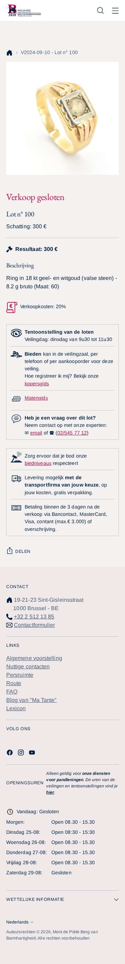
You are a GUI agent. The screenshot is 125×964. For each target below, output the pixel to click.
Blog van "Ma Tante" (31, 700)
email (36, 433)
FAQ (11, 692)
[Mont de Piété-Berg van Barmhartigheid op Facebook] (10, 753)
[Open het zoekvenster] (100, 10)
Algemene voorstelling (34, 658)
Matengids (36, 398)
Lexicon (16, 708)
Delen (23, 551)
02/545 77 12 (72, 433)
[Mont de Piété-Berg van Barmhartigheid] (23, 10)
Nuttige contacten (28, 666)
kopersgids (37, 383)
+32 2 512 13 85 (34, 617)
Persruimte (19, 675)
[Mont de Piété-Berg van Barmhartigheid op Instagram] (21, 753)
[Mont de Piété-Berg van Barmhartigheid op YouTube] (32, 753)
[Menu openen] (115, 10)
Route (13, 683)
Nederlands (17, 922)
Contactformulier (34, 625)
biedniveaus (38, 463)
